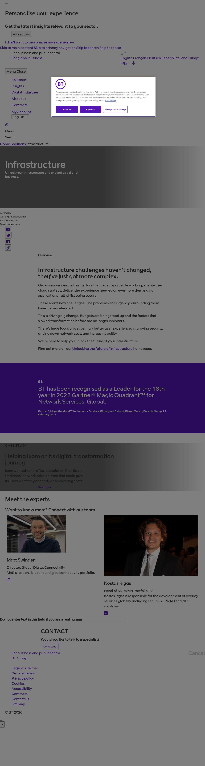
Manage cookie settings (115, 109)
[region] (103, 97)
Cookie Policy (110, 100)
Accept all (67, 109)
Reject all (90, 109)
